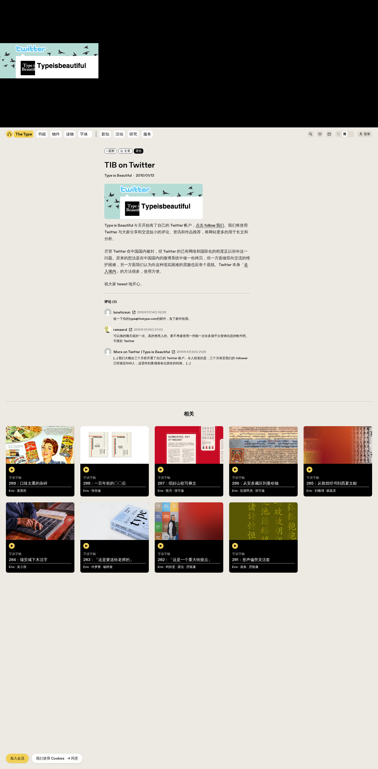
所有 (3, 17)
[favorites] (320, 134)
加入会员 (17, 758)
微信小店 (7, 31)
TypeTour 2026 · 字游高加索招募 (26, 114)
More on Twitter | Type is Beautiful (141, 352)
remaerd (120, 329)
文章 (127, 151)
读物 (70, 134)
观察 (111, 151)
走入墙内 (18, 90)
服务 (147, 134)
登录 (367, 134)
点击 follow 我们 (97, 81)
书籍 (3, 21)
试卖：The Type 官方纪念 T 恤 (24, 124)
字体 (84, 134)
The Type (8, 2)
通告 (44, 40)
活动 (119, 134)
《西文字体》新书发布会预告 (23, 104)
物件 (3, 26)
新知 (105, 134)
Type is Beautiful (118, 175)
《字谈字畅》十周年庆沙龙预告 (25, 109)
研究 (133, 134)
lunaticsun (121, 312)
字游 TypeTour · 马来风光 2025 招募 (28, 119)
